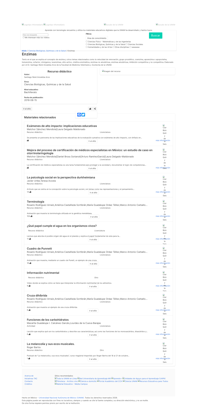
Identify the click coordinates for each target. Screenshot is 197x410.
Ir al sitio (27, 109)
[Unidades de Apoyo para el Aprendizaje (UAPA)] (144, 378)
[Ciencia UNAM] (130, 381)
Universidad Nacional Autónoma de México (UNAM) (61, 398)
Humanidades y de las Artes (100, 47)
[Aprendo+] (116, 378)
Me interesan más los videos (37, 37)
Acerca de (29, 376)
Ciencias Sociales (135, 44)
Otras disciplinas (122, 47)
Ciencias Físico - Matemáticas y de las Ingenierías (109, 41)
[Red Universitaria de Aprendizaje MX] (94, 378)
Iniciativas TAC (31, 378)
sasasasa (135, 47)
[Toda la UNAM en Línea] (66, 378)
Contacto (29, 381)
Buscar (155, 35)
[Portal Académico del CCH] (109, 381)
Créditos (28, 384)
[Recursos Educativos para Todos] (153, 381)
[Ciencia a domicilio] (87, 381)
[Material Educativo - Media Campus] (71, 384)
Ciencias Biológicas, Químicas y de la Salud (106, 44)
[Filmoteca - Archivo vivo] (66, 381)
